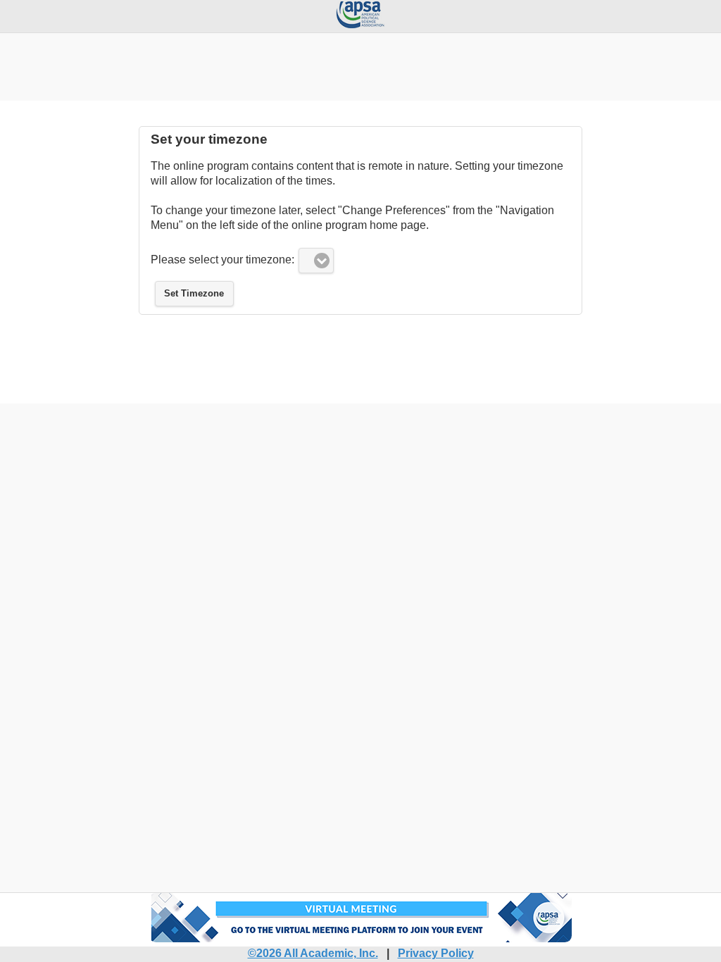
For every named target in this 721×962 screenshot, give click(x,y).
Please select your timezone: (222, 260)
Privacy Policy (436, 953)
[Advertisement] (360, 64)
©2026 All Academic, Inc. (313, 953)
